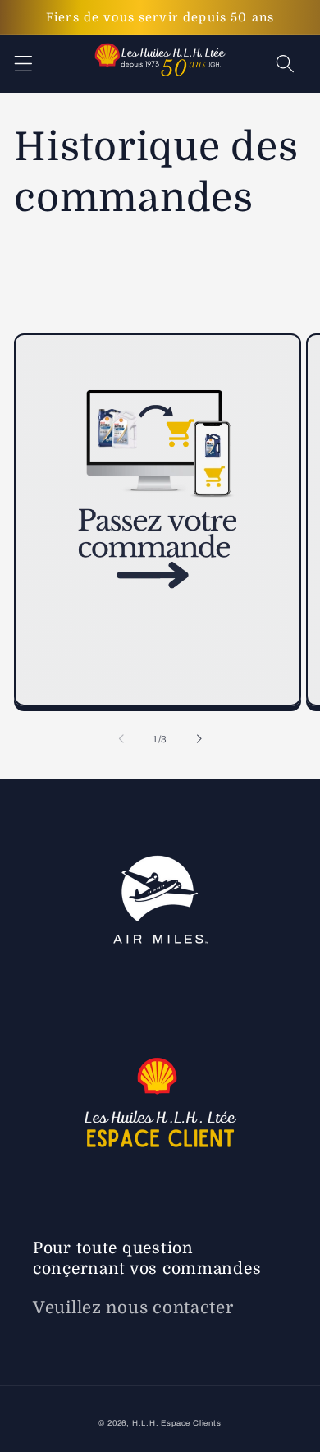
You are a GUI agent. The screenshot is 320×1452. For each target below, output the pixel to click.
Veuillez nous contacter (133, 1307)
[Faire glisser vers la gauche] (121, 739)
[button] (23, 64)
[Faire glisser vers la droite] (199, 739)
